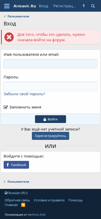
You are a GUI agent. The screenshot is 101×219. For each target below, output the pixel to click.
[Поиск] (92, 6)
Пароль (11, 76)
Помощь (75, 200)
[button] (7, 6)
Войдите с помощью (23, 156)
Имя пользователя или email (31, 54)
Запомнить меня (25, 107)
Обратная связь (17, 200)
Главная (11, 204)
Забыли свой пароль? (24, 93)
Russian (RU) (18, 192)
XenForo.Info (37, 214)
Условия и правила (49, 200)
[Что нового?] (83, 6)
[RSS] (23, 205)
